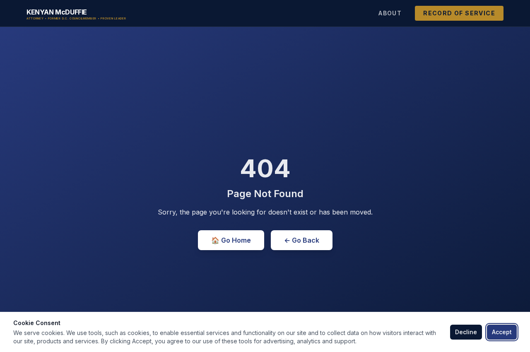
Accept (502, 331)
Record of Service (459, 13)
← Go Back (301, 240)
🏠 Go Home (231, 240)
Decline (466, 331)
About (390, 13)
